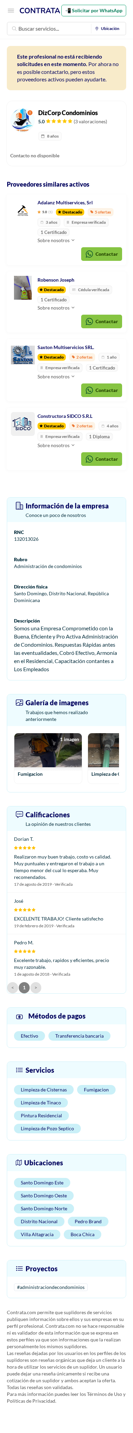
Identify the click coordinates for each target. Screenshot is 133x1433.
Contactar (106, 254)
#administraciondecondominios (51, 1287)
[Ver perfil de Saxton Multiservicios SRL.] (23, 355)
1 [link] (24, 987)
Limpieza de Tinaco (41, 1102)
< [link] (12, 987)
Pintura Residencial (41, 1115)
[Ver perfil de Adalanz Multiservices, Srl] (23, 210)
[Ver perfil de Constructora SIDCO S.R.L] (23, 424)
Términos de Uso (104, 1394)
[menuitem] (108, 28)
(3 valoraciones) (90, 121)
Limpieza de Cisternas (44, 1089)
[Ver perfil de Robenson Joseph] (23, 288)
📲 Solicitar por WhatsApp (93, 10)
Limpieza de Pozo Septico (47, 1128)
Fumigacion (96, 1089)
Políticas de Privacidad (31, 1401)
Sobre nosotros (54, 240)
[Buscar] (14, 28)
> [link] (35, 987)
